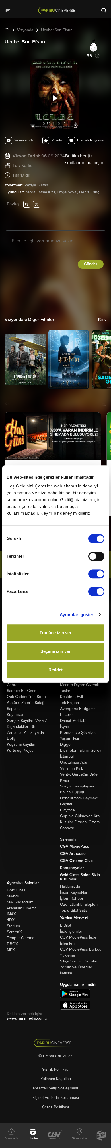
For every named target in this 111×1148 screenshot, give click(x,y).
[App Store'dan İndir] (75, 1004)
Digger (66, 744)
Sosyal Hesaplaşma (77, 786)
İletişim (66, 973)
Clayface (67, 810)
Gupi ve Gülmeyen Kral (80, 816)
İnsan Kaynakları (74, 892)
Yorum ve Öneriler (76, 967)
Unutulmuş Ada (73, 762)
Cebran (13, 684)
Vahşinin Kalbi (72, 768)
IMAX (11, 914)
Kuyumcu (15, 714)
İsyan (64, 726)
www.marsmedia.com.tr (27, 1018)
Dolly (11, 738)
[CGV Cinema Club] (55, 1135)
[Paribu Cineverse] (57, 10)
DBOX (12, 943)
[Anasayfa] (55, 1043)
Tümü (102, 319)
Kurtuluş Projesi (20, 750)
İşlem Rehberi (72, 898)
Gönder (90, 264)
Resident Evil (71, 696)
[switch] (96, 556)
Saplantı (13, 708)
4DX (11, 920)
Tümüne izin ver (55, 632)
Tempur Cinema (20, 938)
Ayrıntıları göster (77, 614)
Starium (13, 926)
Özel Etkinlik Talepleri (79, 904)
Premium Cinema (21, 908)
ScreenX (14, 932)
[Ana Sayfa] (7, 30)
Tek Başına (69, 702)
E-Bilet (65, 925)
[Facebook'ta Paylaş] (26, 204)
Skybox (13, 896)
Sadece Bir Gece (21, 690)
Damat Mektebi (73, 720)
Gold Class (16, 890)
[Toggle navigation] (9, 10)
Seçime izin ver (55, 651)
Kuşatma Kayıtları (21, 744)
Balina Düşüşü (72, 792)
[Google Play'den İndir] (75, 993)
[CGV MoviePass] (101, 1135)
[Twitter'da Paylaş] (36, 204)
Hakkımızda (70, 886)
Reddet (55, 669)
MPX (11, 949)
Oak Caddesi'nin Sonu (26, 696)
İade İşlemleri (71, 931)
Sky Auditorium (20, 902)
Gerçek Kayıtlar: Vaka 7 (27, 720)
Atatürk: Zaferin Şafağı (26, 702)
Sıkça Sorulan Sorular (78, 961)
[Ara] (103, 10)
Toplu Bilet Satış (74, 910)
